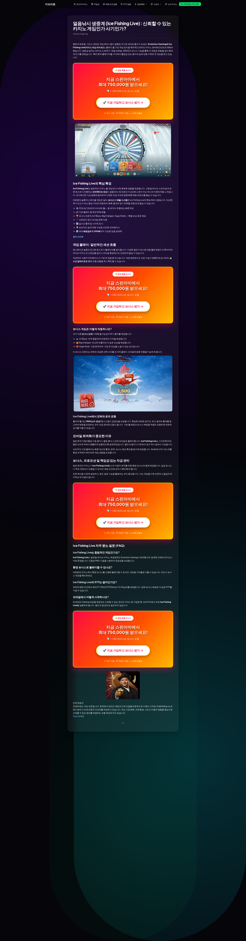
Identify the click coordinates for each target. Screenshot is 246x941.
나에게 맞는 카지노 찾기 (191, 4)
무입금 (96, 4)
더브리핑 (50, 4)
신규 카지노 (172, 4)
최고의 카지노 (82, 4)
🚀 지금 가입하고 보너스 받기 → (123, 102)
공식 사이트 (78, 236)
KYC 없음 (127, 4)
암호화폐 (141, 4)
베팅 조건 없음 (111, 4)
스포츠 (156, 4)
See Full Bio (78, 716)
